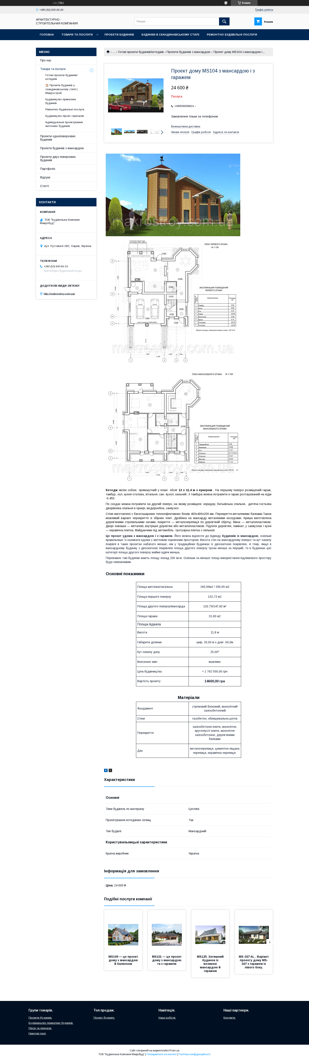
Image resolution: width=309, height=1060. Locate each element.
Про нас (45, 60)
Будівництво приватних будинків (60, 101)
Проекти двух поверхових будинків (58, 158)
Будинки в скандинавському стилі (170, 34)
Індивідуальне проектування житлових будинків (64, 124)
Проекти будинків (119, 34)
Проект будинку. (104, 1017)
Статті (44, 186)
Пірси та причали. (40, 1028)
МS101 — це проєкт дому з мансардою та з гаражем (167, 960)
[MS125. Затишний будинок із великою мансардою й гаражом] (210, 931)
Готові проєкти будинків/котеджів (141, 52)
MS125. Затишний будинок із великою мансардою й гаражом (210, 964)
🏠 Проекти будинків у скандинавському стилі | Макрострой (61, 89)
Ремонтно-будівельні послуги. (65, 109)
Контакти (47, 45)
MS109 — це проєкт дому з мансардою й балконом (123, 960)
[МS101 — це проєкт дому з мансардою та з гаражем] (167, 931)
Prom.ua (174, 1050)
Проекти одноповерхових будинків (57, 137)
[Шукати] (224, 21)
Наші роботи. (167, 1017)
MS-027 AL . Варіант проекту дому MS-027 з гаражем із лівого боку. (254, 962)
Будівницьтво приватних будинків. (51, 1022)
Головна (47, 34)
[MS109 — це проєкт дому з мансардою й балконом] (123, 931)
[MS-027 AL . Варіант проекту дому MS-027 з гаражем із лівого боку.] (254, 931)
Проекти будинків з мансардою (188, 52)
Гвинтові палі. (37, 1033)
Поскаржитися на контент (162, 1054)
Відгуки (45, 177)
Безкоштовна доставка (185, 126)
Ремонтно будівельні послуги (232, 34)
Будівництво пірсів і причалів (64, 115)
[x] (110, 771)
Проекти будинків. (40, 1017)
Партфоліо (47, 168)
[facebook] (106, 771)
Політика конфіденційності (194, 1054)
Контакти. (229, 1017)
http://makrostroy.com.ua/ (59, 293)
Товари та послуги (77, 34)
